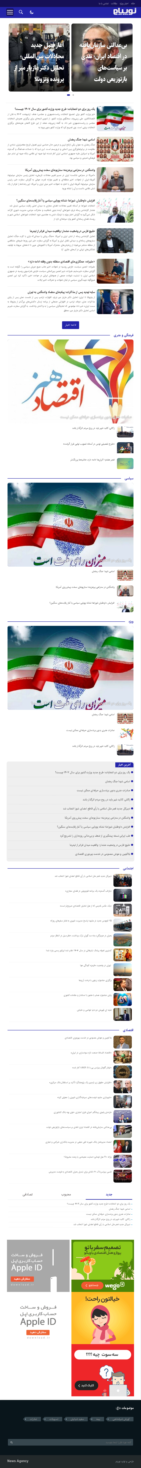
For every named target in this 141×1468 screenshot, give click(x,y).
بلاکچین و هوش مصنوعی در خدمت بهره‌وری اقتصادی (102, 854)
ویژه (131, 621)
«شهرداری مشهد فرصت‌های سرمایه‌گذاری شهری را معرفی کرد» (84, 1097)
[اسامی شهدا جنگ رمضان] (125, 575)
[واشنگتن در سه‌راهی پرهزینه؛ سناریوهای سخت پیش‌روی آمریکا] (125, 590)
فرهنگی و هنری (123, 335)
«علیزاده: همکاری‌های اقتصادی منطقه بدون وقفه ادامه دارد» (61, 261)
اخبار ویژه (124, 3)
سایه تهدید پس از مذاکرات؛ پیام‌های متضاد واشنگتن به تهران (61, 292)
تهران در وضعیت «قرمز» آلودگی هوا (96, 965)
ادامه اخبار (70, 324)
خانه (133, 3)
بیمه (98, 1419)
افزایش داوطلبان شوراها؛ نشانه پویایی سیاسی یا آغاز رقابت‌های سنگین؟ (55, 200)
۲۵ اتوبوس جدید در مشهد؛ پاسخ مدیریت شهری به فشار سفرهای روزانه (81, 920)
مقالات (114, 3)
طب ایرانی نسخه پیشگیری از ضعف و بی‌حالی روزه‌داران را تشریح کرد (95, 836)
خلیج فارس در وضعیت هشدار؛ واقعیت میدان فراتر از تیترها (62, 231)
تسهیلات (53, 1419)
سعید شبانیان (77, 1419)
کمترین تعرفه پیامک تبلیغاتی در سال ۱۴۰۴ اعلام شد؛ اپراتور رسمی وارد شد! (79, 950)
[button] (68, 95)
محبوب (66, 1194)
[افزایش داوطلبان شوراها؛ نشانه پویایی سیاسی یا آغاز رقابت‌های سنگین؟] (125, 606)
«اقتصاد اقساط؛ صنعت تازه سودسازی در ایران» (91, 1052)
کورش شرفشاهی (121, 1419)
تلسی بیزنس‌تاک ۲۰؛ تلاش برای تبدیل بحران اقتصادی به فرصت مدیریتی (80, 1172)
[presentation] (11, 51)
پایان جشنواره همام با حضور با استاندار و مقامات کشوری (88, 995)
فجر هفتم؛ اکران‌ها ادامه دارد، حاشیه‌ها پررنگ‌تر (106, 68)
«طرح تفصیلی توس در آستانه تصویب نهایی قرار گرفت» (89, 444)
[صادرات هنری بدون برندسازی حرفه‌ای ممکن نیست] (70, 381)
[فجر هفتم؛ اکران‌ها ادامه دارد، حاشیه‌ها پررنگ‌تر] (125, 463)
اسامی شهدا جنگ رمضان (81, 139)
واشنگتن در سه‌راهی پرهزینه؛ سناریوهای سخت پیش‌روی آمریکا (60, 170)
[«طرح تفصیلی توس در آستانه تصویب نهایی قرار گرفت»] (125, 447)
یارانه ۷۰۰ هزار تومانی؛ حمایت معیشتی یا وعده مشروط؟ (87, 1157)
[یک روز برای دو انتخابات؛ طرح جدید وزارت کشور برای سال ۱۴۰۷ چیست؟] (70, 525)
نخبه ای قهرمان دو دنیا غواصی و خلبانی (94, 1010)
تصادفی (28, 1194)
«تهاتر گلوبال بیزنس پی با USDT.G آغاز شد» (91, 1067)
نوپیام (117, 1461)
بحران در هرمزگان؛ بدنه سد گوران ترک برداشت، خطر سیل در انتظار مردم (81, 935)
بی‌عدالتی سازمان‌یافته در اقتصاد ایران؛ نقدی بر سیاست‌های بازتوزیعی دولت (79, 1127)
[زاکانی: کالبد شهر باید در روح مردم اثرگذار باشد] (125, 431)
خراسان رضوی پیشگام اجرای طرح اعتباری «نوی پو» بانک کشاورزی (83, 1112)
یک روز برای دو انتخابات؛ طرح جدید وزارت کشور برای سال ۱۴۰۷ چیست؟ (55, 109)
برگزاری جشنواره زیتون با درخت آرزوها (95, 980)
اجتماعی (128, 868)
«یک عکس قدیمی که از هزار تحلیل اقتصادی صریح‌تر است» (86, 906)
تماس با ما (104, 3)
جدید (109, 1194)
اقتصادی (128, 1030)
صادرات (33, 1419)
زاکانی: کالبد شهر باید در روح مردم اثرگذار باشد (93, 428)
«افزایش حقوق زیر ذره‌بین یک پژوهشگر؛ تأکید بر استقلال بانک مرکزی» (80, 1082)
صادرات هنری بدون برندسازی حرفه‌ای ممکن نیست (96, 417)
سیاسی (129, 478)
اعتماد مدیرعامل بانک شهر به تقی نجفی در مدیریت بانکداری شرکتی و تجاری (78, 1142)
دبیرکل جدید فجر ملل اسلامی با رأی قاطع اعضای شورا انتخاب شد (96, 809)
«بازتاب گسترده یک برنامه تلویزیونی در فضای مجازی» (88, 891)
